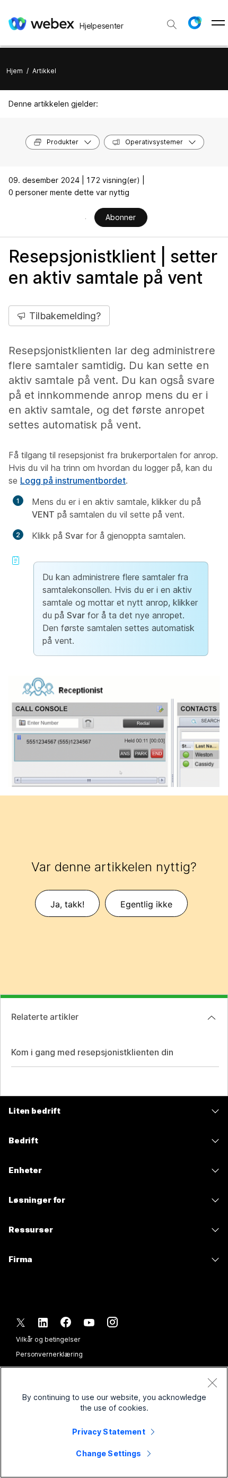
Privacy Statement (108, 1431)
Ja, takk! (67, 904)
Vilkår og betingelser (48, 1339)
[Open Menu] (218, 23)
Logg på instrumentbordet (73, 480)
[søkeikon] (172, 24)
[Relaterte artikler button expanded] (211, 1017)
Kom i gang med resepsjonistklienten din (92, 1052)
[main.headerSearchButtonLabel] (172, 20)
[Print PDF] (85, 218)
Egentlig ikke (146, 904)
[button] (194, 23)
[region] (114, 1422)
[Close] (212, 1382)
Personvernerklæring (49, 1354)
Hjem (14, 71)
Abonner (121, 217)
